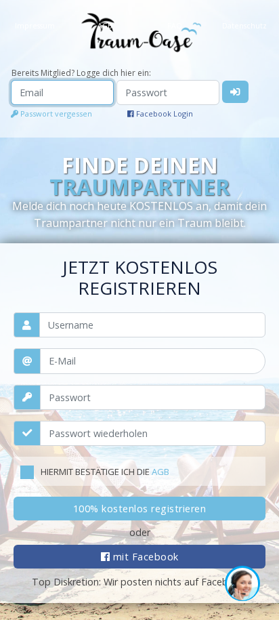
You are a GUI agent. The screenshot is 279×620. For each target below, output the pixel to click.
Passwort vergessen (55, 113)
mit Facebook (144, 556)
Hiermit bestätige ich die (105, 472)
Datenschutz (244, 25)
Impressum (35, 25)
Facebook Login (163, 113)
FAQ (174, 25)
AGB (160, 472)
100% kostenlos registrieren (140, 508)
